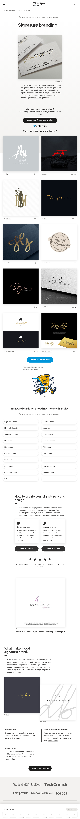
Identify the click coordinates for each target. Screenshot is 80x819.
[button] (77, 806)
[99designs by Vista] (38, 4)
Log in (74, 4)
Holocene (44, 721)
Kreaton (8, 263)
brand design (39, 98)
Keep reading (16, 738)
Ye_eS (7, 714)
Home (5, 10)
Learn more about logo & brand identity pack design (39, 631)
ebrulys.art (47, 263)
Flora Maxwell (10, 351)
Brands (19, 10)
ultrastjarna (59, 81)
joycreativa (9, 307)
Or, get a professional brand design (39, 131)
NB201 (46, 307)
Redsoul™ (8, 218)
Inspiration (12, 10)
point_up (20, 629)
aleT (7, 174)
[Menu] (4, 4)
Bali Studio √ (48, 351)
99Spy (45, 174)
